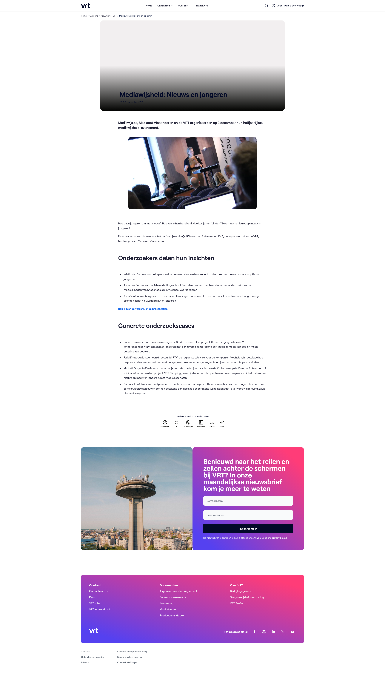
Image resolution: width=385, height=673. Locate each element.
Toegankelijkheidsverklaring (247, 597)
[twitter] (283, 631)
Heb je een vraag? (294, 5)
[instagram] (264, 631)
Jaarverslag (166, 603)
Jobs (279, 5)
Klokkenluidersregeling (129, 656)
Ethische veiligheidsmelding (132, 651)
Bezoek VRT (202, 5)
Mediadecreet (168, 609)
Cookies (85, 651)
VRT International (99, 609)
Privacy (85, 662)
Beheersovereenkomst (173, 597)
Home (149, 5)
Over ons (93, 15)
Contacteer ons (98, 591)
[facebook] (254, 631)
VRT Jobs (94, 603)
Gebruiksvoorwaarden (93, 656)
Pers (92, 597)
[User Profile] (273, 5)
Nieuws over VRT (109, 15)
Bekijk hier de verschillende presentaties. (143, 308)
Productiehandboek (172, 615)
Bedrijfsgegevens (240, 591)
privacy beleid (279, 537)
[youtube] (292, 631)
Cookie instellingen (127, 662)
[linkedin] (273, 631)
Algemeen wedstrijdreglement (178, 591)
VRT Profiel (237, 603)
